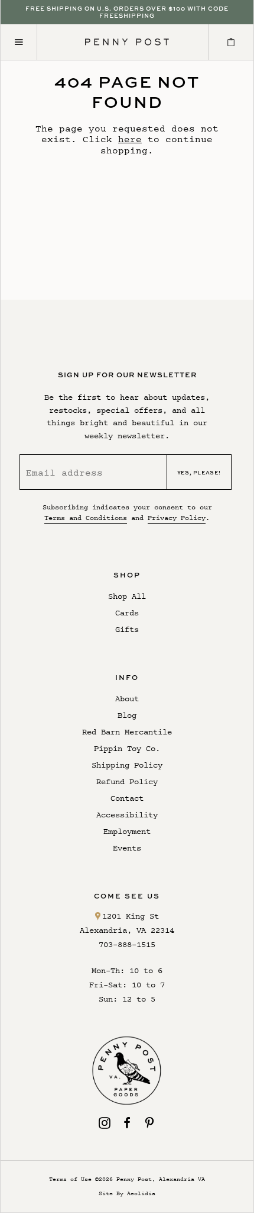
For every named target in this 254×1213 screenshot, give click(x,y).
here (130, 139)
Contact (127, 798)
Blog (127, 715)
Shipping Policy (127, 764)
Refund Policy (127, 781)
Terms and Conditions (85, 517)
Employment (127, 831)
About (127, 698)
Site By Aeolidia (127, 1193)
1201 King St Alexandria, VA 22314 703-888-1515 (127, 930)
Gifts (127, 629)
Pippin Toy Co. (127, 748)
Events (127, 847)
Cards (127, 612)
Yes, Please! (199, 472)
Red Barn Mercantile (127, 731)
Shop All (127, 596)
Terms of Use (70, 1179)
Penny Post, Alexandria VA (160, 1179)
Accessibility (127, 814)
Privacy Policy (177, 517)
